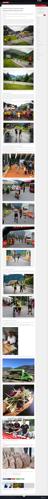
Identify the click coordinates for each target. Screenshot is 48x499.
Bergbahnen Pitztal (39, 20)
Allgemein (3, 5)
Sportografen (17, 152)
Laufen (17, 5)
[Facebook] (41, 497)
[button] (5, 479)
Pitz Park (11, 148)
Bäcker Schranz (17, 322)
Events (6, 5)
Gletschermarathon (13, 5)
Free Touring (38, 29)
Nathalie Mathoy (5, 12)
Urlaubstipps (38, 56)
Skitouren (38, 50)
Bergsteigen (38, 23)
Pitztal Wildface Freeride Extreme (40, 44)
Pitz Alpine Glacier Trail (39, 41)
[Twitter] (42, 497)
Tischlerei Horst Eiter (5, 445)
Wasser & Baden (38, 59)
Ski (37, 47)
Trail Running (38, 53)
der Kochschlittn (13, 324)
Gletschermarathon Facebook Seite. (17, 474)
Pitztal (19, 5)
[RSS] (45, 5)
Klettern (38, 35)
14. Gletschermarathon (15, 473)
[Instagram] (44, 5)
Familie (9, 5)
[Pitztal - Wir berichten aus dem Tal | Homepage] (5, 2)
